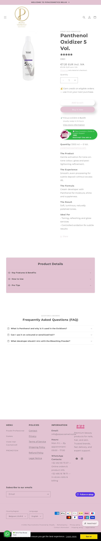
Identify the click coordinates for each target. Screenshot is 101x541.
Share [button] (65, 236)
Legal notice (90, 527)
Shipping (64, 70)
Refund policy (62, 525)
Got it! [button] (89, 537)
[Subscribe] (47, 494)
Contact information (61, 527)
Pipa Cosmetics (33, 525)
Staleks (9, 436)
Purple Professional (15, 431)
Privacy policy (75, 525)
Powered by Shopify (47, 525)
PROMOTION (12, 450)
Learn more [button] (71, 536)
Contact (33, 430)
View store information (74, 125)
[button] (5, 17)
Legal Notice (35, 458)
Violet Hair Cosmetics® (11, 443)
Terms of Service (37, 441)
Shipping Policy (37, 447)
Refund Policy (36, 453)
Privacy (32, 436)
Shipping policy (77, 527)
